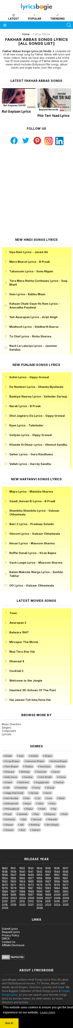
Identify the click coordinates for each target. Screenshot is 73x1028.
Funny (37, 787)
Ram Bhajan (11, 766)
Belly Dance (11, 777)
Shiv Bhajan (52, 824)
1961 (65, 878)
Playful (29, 809)
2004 (22, 898)
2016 (57, 901)
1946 (5, 874)
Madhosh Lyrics (34, 326)
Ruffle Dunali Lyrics (32, 553)
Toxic (13, 613)
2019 (13, 904)
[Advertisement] (36, 191)
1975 (48, 884)
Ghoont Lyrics (34, 533)
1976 (57, 884)
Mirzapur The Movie (23, 642)
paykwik (53, 843)
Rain (36, 814)
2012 (22, 901)
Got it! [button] (9, 1023)
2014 (39, 901)
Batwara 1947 (19, 632)
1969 (66, 881)
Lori (38, 798)
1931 (13, 868)
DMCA (6, 938)
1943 (48, 871)
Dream (8, 782)
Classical (41, 772)
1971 (13, 884)
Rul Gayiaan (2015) (14, 105)
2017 (65, 901)
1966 (39, 881)
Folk (7, 787)
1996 (22, 894)
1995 (13, 894)
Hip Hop (34, 793)
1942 (39, 871)
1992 (57, 891)
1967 (48, 881)
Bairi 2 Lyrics (31, 524)
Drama (62, 777)
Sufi (22, 824)
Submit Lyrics (10, 928)
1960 (57, 878)
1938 (5, 871)
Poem (42, 809)
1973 (31, 884)
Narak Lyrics (25, 406)
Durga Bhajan (12, 761)
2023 (48, 904)
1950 (39, 874)
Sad (24, 819)
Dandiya (28, 777)
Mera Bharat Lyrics (29, 261)
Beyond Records (48, 109)
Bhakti (8, 756)
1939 (13, 871)
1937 (65, 868)
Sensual (37, 819)
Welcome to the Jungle (25, 680)
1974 (39, 884)
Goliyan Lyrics (30, 435)
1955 (13, 878)
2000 (57, 894)
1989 (31, 891)
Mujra (28, 803)
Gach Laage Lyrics (35, 562)
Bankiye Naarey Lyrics (38, 396)
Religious (50, 814)
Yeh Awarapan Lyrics (33, 317)
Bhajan (48, 756)
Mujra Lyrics (31, 491)
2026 (5, 907)
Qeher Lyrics (31, 454)
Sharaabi (52, 819)
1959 (48, 878)
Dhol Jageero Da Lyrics (37, 416)
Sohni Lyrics (29, 377)
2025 (66, 904)
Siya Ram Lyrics (28, 252)
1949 (31, 874)
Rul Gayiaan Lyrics (16, 111)
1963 (13, 881)
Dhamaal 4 (16, 661)
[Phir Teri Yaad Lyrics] (54, 100)
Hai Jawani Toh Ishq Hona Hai (30, 700)
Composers (9, 730)
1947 (13, 874)
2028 (39, 907)
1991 (47, 891)
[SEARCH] (69, 25)
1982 (39, 888)
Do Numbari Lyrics (36, 387)
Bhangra (9, 772)
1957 (31, 878)
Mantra (61, 766)
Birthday (25, 772)
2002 (5, 898)
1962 (5, 881)
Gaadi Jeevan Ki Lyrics (32, 501)
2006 (39, 898)
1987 (13, 891)
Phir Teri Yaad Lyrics (53, 116)
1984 (57, 888)
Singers (6, 727)
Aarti (21, 756)
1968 (57, 881)
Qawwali (23, 814)
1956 (22, 878)
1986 (5, 891)
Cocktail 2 (16, 671)
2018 (5, 904)
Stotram (9, 830)
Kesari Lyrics (32, 543)
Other (40, 803)
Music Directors (11, 724)
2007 (48, 898)
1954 (5, 878)
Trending (57, 18)
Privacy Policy (10, 935)
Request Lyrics (11, 931)
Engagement (42, 782)
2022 (39, 904)
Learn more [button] (47, 1012)
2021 (31, 904)
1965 (31, 881)
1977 (66, 884)
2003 (13, 898)
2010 (5, 901)
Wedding (35, 824)
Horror (48, 793)
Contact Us (8, 942)
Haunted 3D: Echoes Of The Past (32, 690)
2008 (57, 898)
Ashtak (34, 756)
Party (52, 803)
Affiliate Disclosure (13, 945)
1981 (30, 888)
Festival (59, 782)
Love (49, 798)
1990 (39, 891)
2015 (48, 901)
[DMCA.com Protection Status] (13, 958)
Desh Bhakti (45, 777)
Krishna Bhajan (59, 761)
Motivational (11, 803)
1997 (31, 894)
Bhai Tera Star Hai (22, 651)
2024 (57, 904)
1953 (65, 874)
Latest (13, 18)
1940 (22, 871)
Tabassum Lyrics (31, 271)
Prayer (8, 814)
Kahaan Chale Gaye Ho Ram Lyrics (34, 305)
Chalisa (29, 766)
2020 (22, 904)
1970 (5, 884)
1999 (48, 894)
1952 (57, 874)
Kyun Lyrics (26, 425)
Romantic (10, 819)
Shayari (9, 824)
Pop (54, 809)
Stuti (22, 830)
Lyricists (6, 734)
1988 (22, 891)
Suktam (36, 830)
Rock (64, 814)
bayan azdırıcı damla (34, 843)
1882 (5, 868)
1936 (57, 868)
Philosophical (12, 809)
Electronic (24, 782)
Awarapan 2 (17, 622)
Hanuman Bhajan (35, 761)
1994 (5, 894)
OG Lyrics (31, 585)
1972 (22, 884)
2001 (65, 894)
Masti (62, 798)
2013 (31, 901)
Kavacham (45, 766)
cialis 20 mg (7, 843)
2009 (66, 898)
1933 (31, 868)
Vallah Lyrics (30, 464)
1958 (39, 878)
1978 (5, 888)
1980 (22, 888)
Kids (27, 798)
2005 (31, 898)
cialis (18, 843)
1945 (65, 871)
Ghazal (50, 787)
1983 (48, 888)
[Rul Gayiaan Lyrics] (19, 97)
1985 (65, 888)
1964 (22, 881)
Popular (34, 18)
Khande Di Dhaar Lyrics (38, 444)
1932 (22, 868)
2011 (13, 901)
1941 (30, 871)
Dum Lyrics (27, 294)
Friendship (21, 787)
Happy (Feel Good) (14, 793)
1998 (39, 894)
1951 (47, 874)
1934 (39, 868)
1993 (65, 891)
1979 (13, 888)
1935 (48, 868)
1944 (57, 871)
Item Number (11, 798)
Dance (56, 772)
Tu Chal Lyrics (30, 336)
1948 (22, 874)
